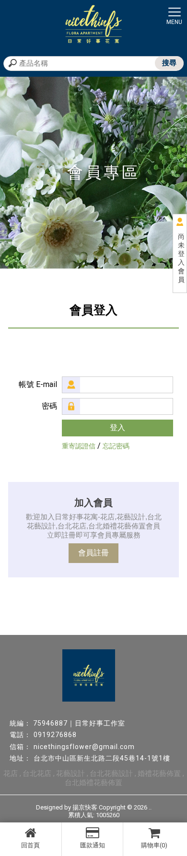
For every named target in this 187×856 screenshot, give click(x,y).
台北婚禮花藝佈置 (93, 782)
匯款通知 (92, 845)
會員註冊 (93, 552)
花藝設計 (70, 773)
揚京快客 (84, 807)
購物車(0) (154, 845)
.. (150, 807)
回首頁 (30, 845)
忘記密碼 (116, 446)
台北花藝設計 (111, 773)
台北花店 (37, 773)
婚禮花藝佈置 (159, 773)
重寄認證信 (78, 446)
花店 (10, 773)
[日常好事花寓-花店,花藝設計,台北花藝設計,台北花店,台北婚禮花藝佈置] (93, 25)
